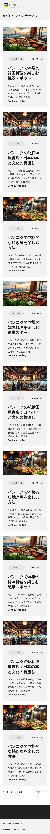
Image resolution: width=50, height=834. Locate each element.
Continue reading (17, 101)
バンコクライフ (16, 59)
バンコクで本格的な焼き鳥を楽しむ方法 (24, 242)
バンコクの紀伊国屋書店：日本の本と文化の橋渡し (24, 157)
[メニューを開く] (41, 5)
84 (20, 792)
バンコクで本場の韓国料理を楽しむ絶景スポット (24, 72)
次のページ (41, 792)
